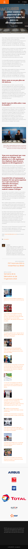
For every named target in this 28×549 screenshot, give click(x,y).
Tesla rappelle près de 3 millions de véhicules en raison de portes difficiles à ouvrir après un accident (13, 429)
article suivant (7, 272)
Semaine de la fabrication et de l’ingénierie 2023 (10, 276)
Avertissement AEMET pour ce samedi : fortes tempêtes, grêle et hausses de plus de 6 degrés (13, 444)
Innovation (6, 239)
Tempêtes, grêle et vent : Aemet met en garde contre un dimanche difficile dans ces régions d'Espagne (14, 334)
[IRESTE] (4, 2)
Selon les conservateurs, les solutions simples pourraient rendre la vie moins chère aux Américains (13, 459)
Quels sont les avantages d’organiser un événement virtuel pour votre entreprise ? (14, 300)
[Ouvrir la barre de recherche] (19, 2)
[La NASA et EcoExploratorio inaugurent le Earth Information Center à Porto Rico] (14, 411)
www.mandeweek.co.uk (11, 234)
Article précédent (19, 261)
